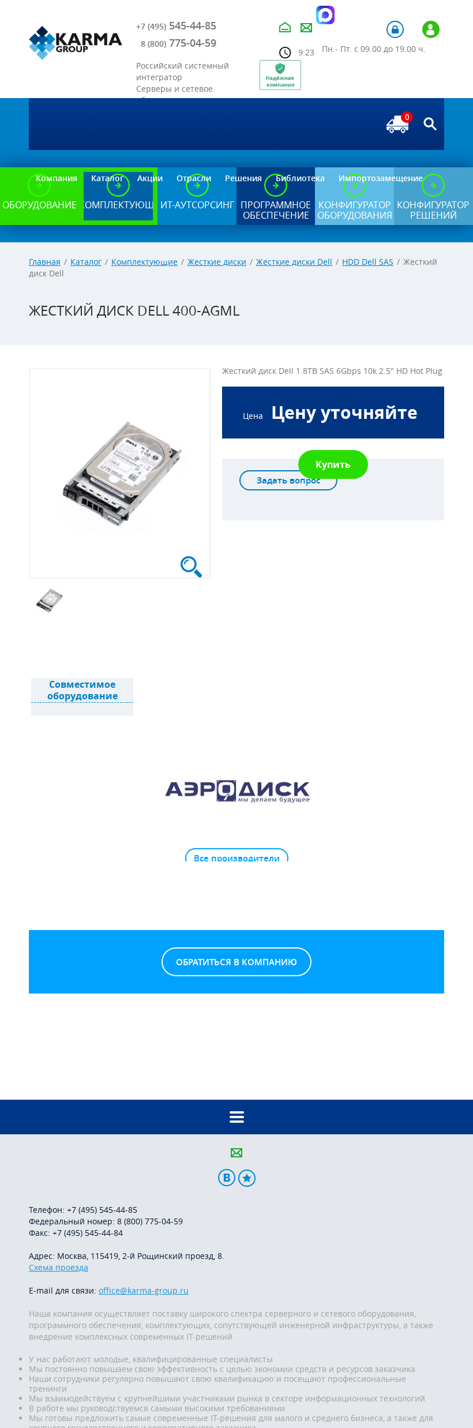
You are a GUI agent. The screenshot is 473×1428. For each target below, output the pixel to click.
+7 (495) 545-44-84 (87, 1232)
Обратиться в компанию (236, 962)
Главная (45, 261)
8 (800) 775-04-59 (150, 1221)
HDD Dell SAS (367, 261)
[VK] (226, 1178)
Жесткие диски (216, 261)
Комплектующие (144, 261)
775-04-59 (178, 43)
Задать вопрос (288, 480)
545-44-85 (176, 25)
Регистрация (431, 29)
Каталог (86, 261)
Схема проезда (58, 1267)
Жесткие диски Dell (294, 261)
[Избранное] (247, 1178)
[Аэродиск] (236, 790)
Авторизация (395, 29)
